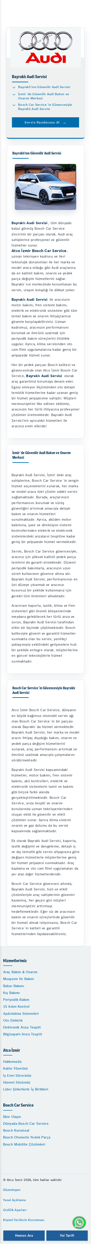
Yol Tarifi (67, 1235)
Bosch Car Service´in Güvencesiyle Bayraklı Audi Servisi (45, 107)
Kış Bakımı (11, 993)
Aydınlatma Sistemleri (21, 1013)
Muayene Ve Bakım (18, 979)
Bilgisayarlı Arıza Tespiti (22, 1034)
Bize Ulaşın (12, 1117)
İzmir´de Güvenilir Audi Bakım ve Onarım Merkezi (43, 96)
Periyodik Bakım (16, 1000)
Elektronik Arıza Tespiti (22, 1027)
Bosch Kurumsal (16, 1130)
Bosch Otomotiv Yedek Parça (26, 1137)
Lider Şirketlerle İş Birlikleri (25, 1089)
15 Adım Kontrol (16, 1006)
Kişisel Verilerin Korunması (23, 1220)
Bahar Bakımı (13, 986)
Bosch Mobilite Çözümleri (24, 1144)
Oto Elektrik (13, 1020)
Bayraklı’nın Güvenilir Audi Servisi (44, 87)
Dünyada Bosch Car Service (26, 1123)
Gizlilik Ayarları (15, 1210)
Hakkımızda (12, 1061)
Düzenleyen (12, 1190)
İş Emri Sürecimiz (17, 1075)
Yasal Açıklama (14, 1200)
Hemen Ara (24, 1235)
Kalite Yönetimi (15, 1068)
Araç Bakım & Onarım (20, 972)
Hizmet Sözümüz (16, 1082)
